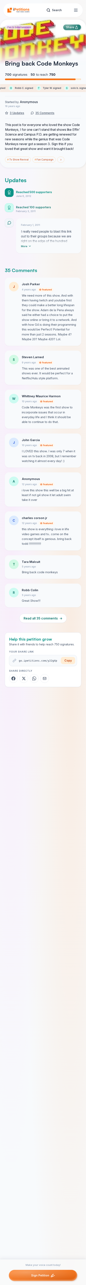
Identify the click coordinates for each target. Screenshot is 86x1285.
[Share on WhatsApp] (34, 678)
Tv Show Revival (18, 159)
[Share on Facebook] (13, 678)
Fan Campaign (44, 159)
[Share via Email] (44, 678)
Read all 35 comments (43, 618)
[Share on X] (23, 678)
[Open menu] (75, 10)
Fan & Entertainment (19, 27)
